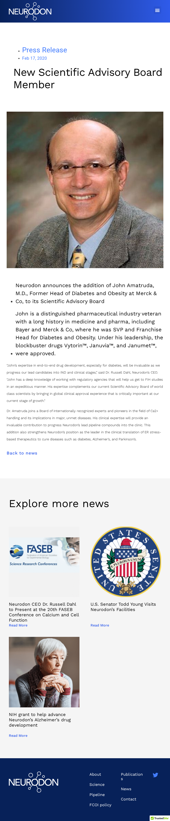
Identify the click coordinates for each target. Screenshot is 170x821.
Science (96, 784)
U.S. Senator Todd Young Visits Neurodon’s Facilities (123, 606)
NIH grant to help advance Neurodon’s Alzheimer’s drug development (40, 720)
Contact (128, 799)
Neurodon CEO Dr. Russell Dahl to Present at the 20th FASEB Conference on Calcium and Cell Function (44, 612)
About (95, 774)
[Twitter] (155, 774)
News (126, 789)
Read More (18, 625)
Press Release (44, 50)
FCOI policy (100, 804)
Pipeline (97, 794)
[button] (157, 10)
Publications (132, 776)
